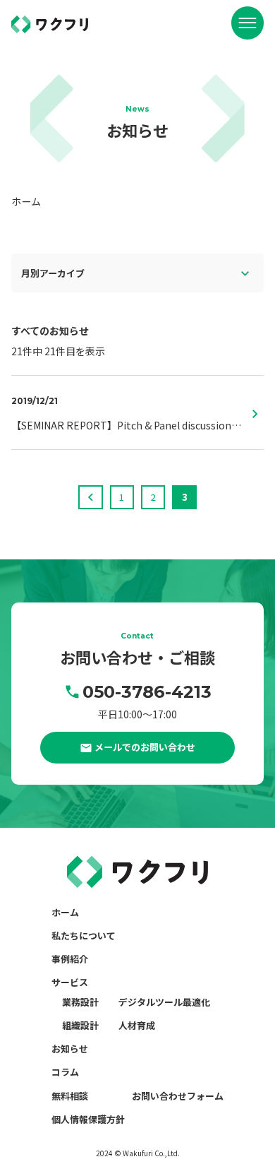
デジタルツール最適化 (164, 1002)
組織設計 (80, 1025)
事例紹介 (69, 959)
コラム (65, 1072)
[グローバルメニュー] (247, 22)
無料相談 (69, 1096)
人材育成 (136, 1025)
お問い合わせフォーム (178, 1096)
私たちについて (83, 935)
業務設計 (80, 1002)
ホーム (65, 912)
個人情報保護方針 (88, 1119)
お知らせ (69, 1048)
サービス (69, 982)
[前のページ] (90, 497)
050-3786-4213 (146, 692)
